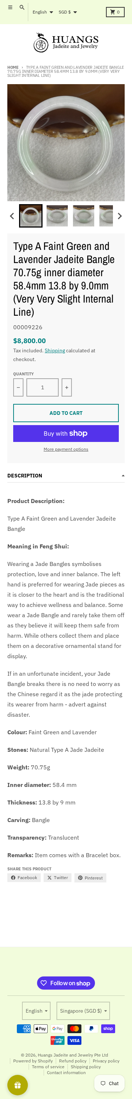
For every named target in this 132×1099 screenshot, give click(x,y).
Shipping (55, 350)
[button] (31, 216)
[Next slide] (119, 216)
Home (13, 67)
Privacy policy (106, 1061)
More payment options (66, 449)
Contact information (66, 1072)
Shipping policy (86, 1066)
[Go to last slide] (12, 216)
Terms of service (48, 1066)
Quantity (23, 373)
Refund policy (73, 1061)
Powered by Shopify (33, 1061)
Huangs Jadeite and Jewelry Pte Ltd (73, 1055)
